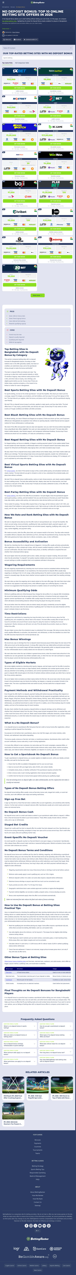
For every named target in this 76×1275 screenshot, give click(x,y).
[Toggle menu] (3, 2)
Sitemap (38, 1205)
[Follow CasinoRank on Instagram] (31, 1226)
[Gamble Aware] (34, 1256)
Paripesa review (20, 176)
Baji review (19, 204)
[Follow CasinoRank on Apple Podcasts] (49, 1226)
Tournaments (37, 1150)
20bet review (20, 288)
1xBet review (20, 91)
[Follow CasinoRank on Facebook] (26, 1226)
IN (36, 1230)
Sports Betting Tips (37, 1169)
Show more (36, 295)
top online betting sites (9, 21)
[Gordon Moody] (56, 1249)
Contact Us (38, 1202)
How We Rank (38, 1199)
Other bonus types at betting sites (15, 961)
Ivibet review (20, 232)
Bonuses (38, 1140)
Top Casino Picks (7, 63)
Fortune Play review (20, 260)
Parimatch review (19, 147)
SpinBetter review (55, 91)
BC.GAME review (56, 147)
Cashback (9, 980)
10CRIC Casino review (55, 232)
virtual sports (11, 471)
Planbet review (55, 204)
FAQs (37, 1179)
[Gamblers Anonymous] (26, 1249)
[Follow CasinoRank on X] (35, 1226)
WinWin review (55, 176)
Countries (37, 1147)
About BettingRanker (37, 1192)
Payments (37, 1143)
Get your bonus (19, 88)
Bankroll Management (38, 1176)
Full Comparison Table (22, 63)
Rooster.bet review (55, 260)
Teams (37, 1153)
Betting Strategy (37, 1166)
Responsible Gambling (38, 1173)
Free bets (9, 972)
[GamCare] (39, 1249)
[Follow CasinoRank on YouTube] (40, 1226)
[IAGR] (17, 1249)
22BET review (56, 119)
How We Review (37, 1195)
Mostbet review (19, 119)
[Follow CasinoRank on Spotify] (44, 1226)
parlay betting (11, 495)
